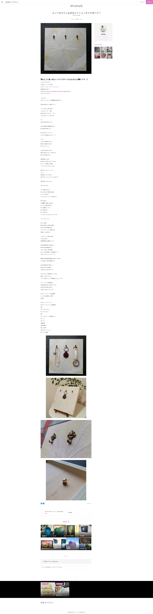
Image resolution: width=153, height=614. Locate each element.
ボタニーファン (12, 2)
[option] (48, 589)
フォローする (103, 37)
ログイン (142, 2)
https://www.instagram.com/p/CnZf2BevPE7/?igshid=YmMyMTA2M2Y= (56, 91)
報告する (89, 503)
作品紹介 (78, 15)
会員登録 (149, 2)
